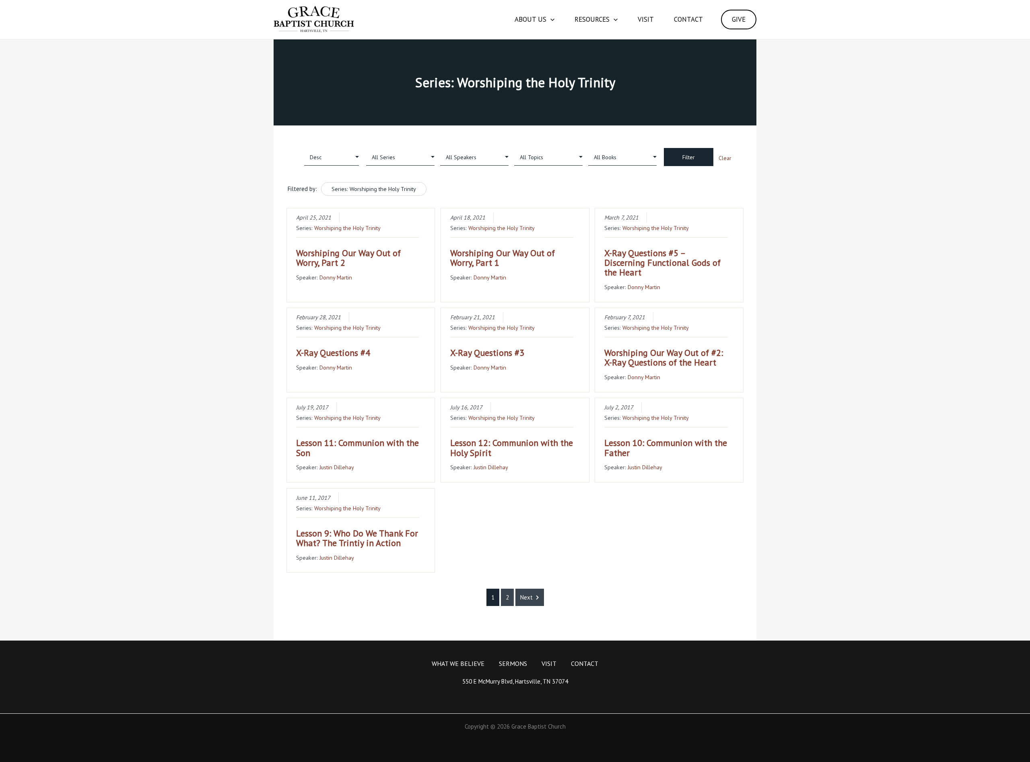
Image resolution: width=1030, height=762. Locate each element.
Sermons (513, 663)
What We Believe (458, 663)
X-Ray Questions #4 (333, 352)
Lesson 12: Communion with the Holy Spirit (511, 447)
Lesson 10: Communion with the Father (665, 447)
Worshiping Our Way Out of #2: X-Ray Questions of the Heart (663, 357)
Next (526, 597)
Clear (725, 158)
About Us (530, 19)
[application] (550, 19)
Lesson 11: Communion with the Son (357, 447)
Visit (646, 19)
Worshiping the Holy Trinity (347, 228)
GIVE (739, 19)
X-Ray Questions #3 (487, 352)
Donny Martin (335, 277)
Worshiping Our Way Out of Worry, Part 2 (348, 257)
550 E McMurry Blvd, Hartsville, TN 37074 (515, 681)
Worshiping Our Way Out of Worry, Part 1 (502, 257)
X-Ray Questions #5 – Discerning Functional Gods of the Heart (662, 262)
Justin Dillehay (336, 467)
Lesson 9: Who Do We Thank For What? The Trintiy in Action (357, 538)
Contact (688, 19)
